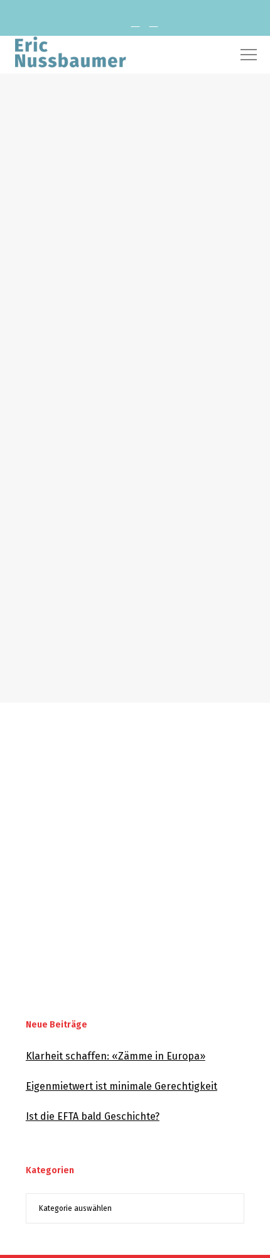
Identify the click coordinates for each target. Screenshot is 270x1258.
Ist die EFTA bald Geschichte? (92, 1116)
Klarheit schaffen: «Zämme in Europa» (115, 1056)
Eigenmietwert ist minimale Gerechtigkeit (121, 1086)
